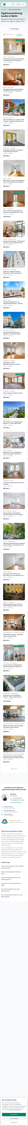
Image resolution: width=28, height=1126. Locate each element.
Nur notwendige (14, 1118)
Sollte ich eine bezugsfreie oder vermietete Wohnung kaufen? (12, 867)
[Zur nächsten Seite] (23, 769)
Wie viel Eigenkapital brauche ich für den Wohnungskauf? (12, 895)
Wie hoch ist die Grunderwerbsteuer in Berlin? (11, 884)
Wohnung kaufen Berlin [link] (14, 9)
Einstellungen (14, 1122)
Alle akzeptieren (14, 1114)
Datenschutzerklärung (15, 1109)
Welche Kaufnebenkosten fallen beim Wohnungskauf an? (11, 878)
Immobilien (4, 9)
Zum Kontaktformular (15, 802)
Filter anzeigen (15, 28)
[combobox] (20, 35)
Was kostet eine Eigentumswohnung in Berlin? (11, 872)
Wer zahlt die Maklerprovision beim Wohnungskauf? (10, 890)
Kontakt (19, 4)
